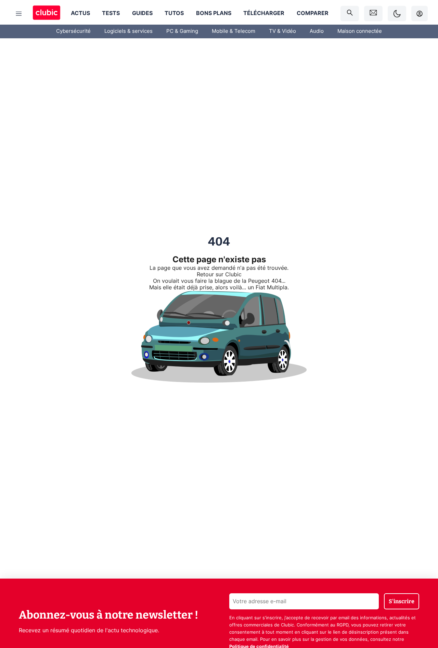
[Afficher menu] (18, 14)
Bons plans (213, 13)
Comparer (312, 13)
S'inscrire (401, 601)
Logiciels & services (128, 31)
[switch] (397, 13)
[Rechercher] (350, 13)
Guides (142, 13)
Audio (317, 31)
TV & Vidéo (282, 31)
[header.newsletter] (373, 13)
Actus (80, 13)
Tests (111, 13)
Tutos (174, 13)
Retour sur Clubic (219, 274)
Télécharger (263, 13)
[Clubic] (47, 13)
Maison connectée (359, 31)
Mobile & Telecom (233, 31)
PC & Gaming (182, 31)
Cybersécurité (73, 31)
